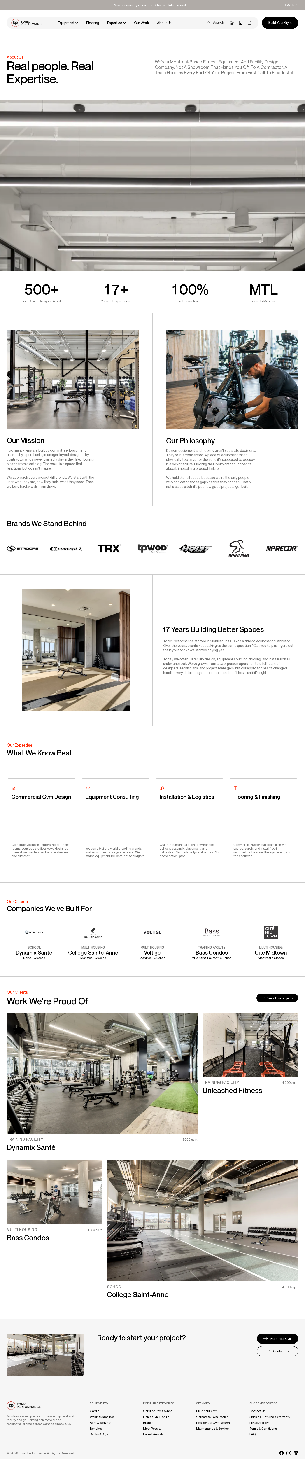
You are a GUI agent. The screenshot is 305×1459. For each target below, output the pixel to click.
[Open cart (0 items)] (250, 23)
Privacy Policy (259, 1422)
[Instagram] (288, 1453)
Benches (96, 1428)
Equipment (66, 23)
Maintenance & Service (212, 1428)
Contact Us (257, 1411)
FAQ (252, 1434)
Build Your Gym (206, 1411)
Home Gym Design (156, 1417)
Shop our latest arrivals (171, 5)
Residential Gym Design (213, 1422)
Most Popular (152, 1428)
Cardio (94, 1411)
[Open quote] (241, 23)
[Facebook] (281, 1453)
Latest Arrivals (153, 1434)
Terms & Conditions (263, 1428)
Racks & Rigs (99, 1434)
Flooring (92, 23)
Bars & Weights (100, 1422)
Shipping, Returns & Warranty (269, 1417)
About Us (164, 23)
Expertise (114, 23)
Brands (148, 1422)
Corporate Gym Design (212, 1417)
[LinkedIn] (296, 1453)
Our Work (141, 23)
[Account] (232, 23)
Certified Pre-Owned (157, 1411)
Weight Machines (102, 1417)
